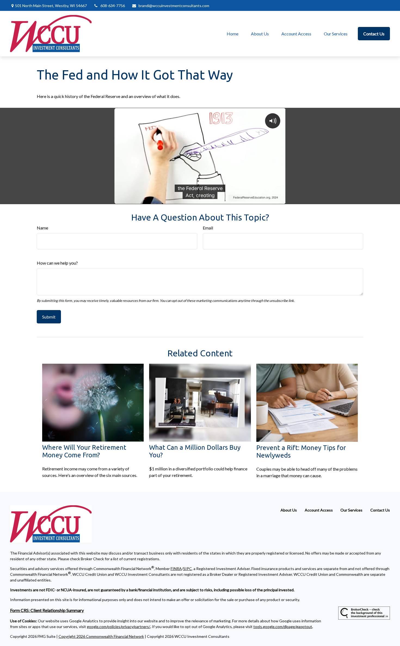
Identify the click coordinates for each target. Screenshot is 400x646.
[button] (232, 33)
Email (208, 227)
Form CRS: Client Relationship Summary (47, 610)
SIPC (187, 568)
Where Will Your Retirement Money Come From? (84, 451)
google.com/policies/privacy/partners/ (118, 626)
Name (42, 227)
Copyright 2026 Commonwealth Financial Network (101, 636)
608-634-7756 (112, 5)
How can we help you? (57, 262)
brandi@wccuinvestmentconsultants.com (174, 5)
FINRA (176, 568)
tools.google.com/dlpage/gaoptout (282, 626)
